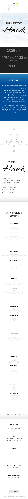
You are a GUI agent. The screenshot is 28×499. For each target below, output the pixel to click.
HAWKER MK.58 (14, 279)
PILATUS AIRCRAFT (14, 260)
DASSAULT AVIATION (14, 306)
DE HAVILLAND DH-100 (14, 223)
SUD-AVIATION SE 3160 (14, 393)
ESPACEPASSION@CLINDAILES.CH (14, 477)
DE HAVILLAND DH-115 (14, 233)
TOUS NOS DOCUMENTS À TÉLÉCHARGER (17, 496)
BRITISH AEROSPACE (14, 365)
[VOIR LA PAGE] (14, 228)
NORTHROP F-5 (14, 356)
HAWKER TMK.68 (14, 288)
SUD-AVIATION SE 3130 (14, 384)
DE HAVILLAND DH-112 (14, 251)
